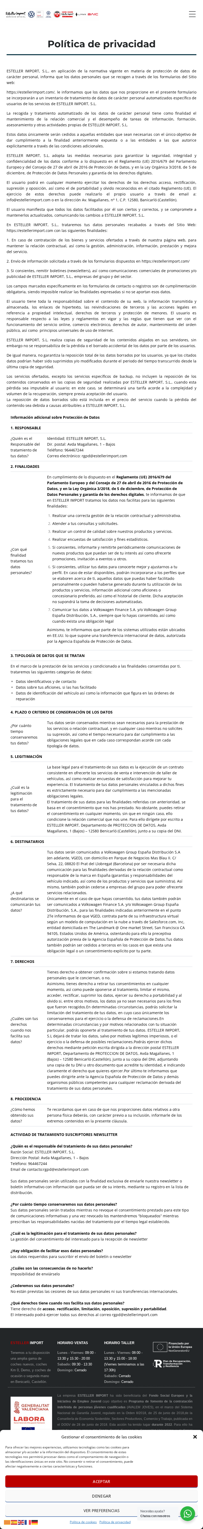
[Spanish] (14, 1522)
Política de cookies (83, 1522)
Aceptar (101, 1481)
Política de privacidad (115, 1522)
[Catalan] (7, 1522)
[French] (28, 1522)
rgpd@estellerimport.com (104, 455)
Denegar (101, 1496)
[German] (34, 1522)
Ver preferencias (102, 1510)
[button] (195, 1436)
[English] (21, 1522)
